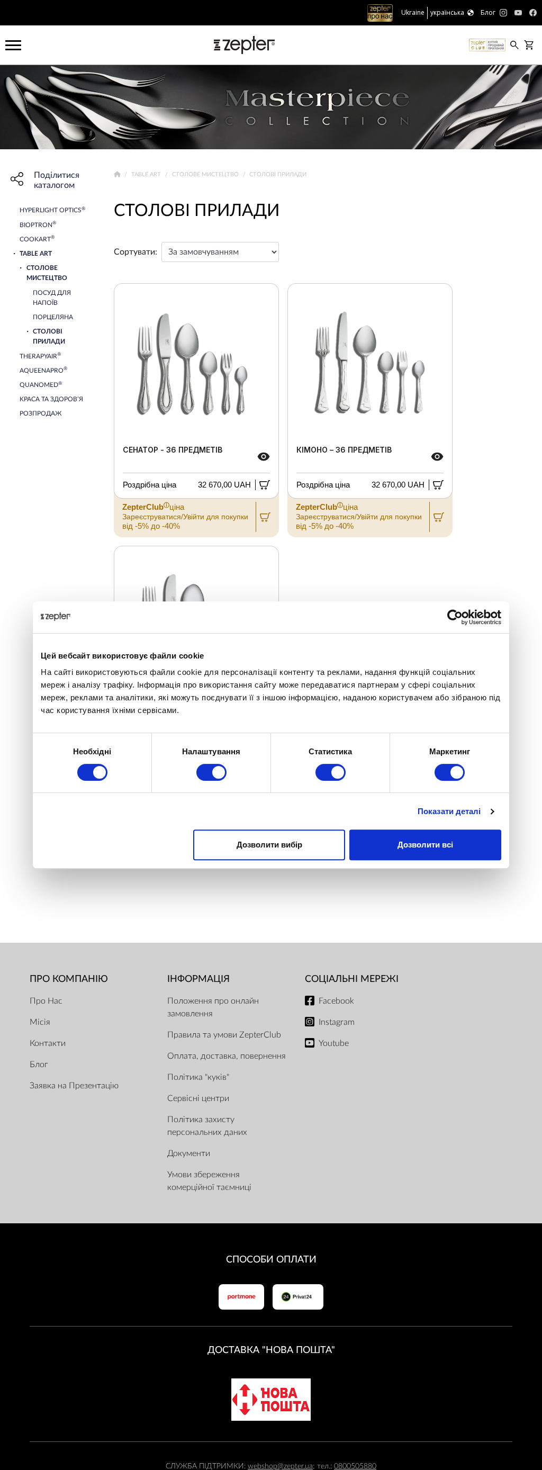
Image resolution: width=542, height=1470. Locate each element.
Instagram (337, 1022)
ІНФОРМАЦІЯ (198, 979)
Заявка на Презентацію (74, 1085)
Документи (188, 1153)
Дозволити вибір (269, 844)
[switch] (211, 772)
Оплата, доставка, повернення (226, 1056)
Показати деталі (449, 811)
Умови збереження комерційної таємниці (209, 1181)
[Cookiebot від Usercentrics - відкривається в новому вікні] (455, 617)
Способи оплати (271, 1259)
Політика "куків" (198, 1077)
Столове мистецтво (206, 174)
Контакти (48, 1043)
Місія (40, 1022)
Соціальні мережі (352, 979)
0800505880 (355, 1466)
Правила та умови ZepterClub (224, 1035)
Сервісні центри (198, 1098)
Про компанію (69, 979)
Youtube (334, 1043)
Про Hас (46, 1001)
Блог (39, 1064)
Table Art (146, 174)
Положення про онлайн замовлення (213, 1007)
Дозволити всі (425, 844)
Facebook (336, 1001)
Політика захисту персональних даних (207, 1126)
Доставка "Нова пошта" (271, 1350)
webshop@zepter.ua (280, 1466)
